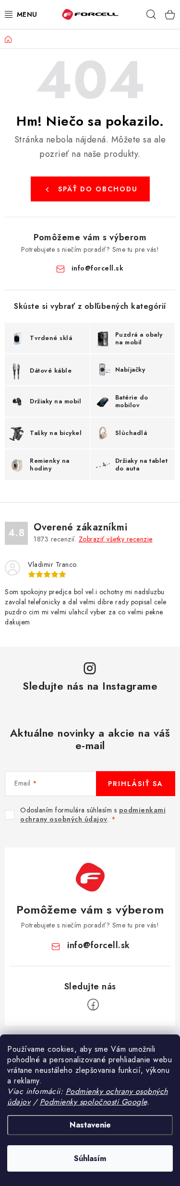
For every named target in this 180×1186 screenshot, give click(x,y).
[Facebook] (93, 1004)
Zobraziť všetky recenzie (116, 539)
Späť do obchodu (98, 189)
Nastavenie (90, 1124)
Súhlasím (90, 1158)
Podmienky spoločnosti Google (93, 1101)
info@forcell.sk (98, 268)
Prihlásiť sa (135, 783)
